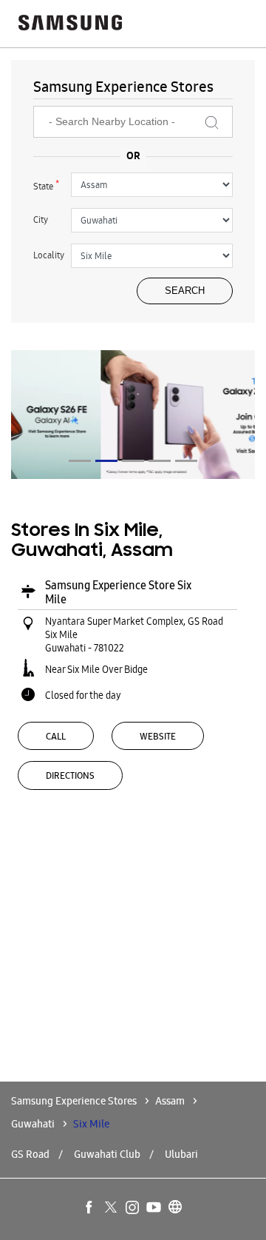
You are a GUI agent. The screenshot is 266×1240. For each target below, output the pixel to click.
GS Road (30, 1154)
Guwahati (33, 1123)
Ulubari (181, 1154)
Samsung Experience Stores (75, 1100)
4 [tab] (160, 461)
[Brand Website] (175, 1208)
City (40, 219)
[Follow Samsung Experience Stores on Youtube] (154, 1208)
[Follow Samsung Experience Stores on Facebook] (90, 1208)
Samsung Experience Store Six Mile (118, 592)
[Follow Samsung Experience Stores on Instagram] (133, 1208)
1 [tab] (80, 461)
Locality (48, 255)
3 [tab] (133, 461)
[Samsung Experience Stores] (70, 24)
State (46, 185)
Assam (170, 1100)
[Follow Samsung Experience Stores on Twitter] (111, 1208)
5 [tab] (186, 461)
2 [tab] (106, 461)
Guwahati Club (107, 1154)
